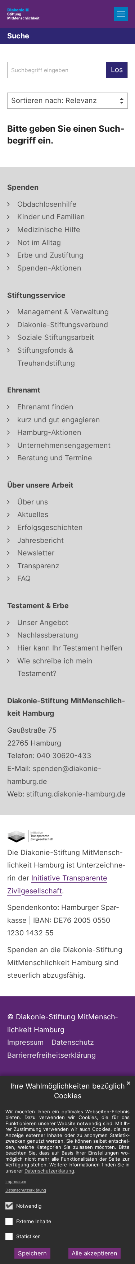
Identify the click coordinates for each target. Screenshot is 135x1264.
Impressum (15, 1181)
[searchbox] (56, 70)
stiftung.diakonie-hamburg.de (75, 794)
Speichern (32, 1253)
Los (117, 69)
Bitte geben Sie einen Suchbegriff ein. (65, 134)
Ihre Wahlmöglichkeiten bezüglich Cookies (67, 1091)
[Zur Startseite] (23, 13)
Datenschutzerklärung (25, 1190)
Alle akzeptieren (94, 1253)
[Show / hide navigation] (121, 14)
